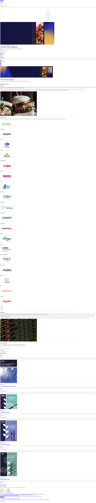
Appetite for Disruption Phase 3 (5, 479)
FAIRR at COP (14, 495)
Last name (8, 489)
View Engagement (2, 82)
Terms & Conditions (2, 498)
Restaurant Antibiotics (17, 494)
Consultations (3, 495)
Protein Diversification (6, 494)
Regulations (17, 495)
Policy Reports (10, 495)
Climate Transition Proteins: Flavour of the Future (8, 386)
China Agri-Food (31, 494)
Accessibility (6, 498)
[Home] (2, 1)
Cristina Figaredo (2, 57)
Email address (9, 490)
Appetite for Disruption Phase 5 (5, 412)
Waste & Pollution (27, 494)
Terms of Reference (14, 498)
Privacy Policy (10, 498)
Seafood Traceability (22, 494)
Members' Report (2, 61)
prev (2, 308)
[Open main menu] (0, 5)
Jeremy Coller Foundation (12, 499)
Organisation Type (10, 492)
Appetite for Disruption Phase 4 (5, 444)
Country (12, 493)
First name (8, 488)
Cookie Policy (18, 498)
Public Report (2, 59)
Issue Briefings (7, 495)
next (2, 310)
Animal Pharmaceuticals (12, 494)
